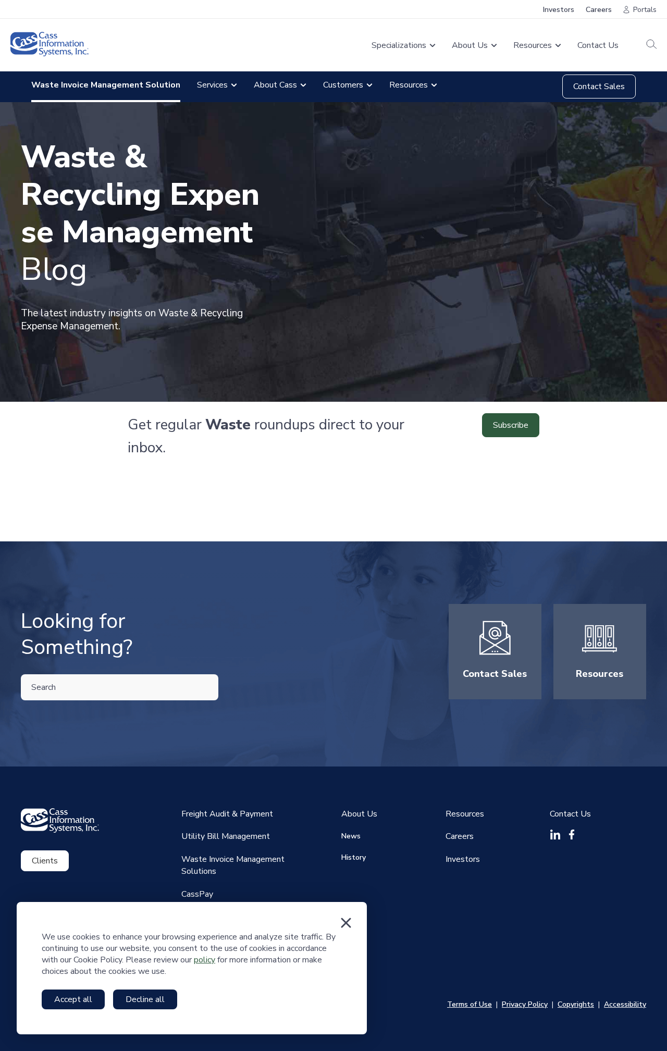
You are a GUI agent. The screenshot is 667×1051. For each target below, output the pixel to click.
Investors (558, 10)
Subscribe (510, 425)
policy (204, 960)
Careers (599, 10)
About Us (359, 814)
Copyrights (576, 1004)
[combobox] (119, 687)
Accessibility (625, 1004)
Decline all (145, 999)
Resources (599, 673)
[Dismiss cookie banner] (346, 922)
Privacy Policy (525, 1004)
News (351, 836)
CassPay (197, 894)
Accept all (73, 999)
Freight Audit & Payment (227, 814)
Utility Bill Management (225, 836)
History (353, 857)
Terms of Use (469, 1004)
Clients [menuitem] (45, 861)
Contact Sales (599, 86)
